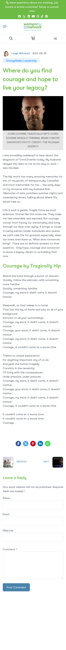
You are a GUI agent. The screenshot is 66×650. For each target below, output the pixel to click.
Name (6, 498)
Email (6, 514)
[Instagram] (38, 16)
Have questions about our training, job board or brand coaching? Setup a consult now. (32, 7)
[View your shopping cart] (33, 38)
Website (8, 530)
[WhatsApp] (47, 443)
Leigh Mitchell (20, 53)
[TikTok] (42, 16)
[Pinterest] (33, 443)
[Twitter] (24, 16)
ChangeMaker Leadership (21, 60)
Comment (10, 549)
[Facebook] (19, 16)
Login (55, 38)
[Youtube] (33, 16)
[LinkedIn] (28, 16)
